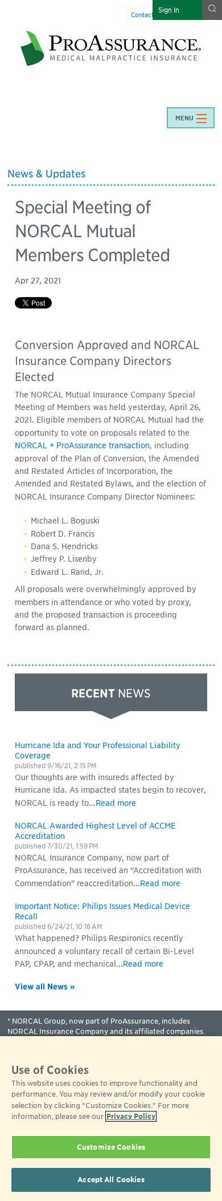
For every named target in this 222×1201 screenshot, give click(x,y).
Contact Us (147, 15)
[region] (111, 1118)
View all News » (45, 986)
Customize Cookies (111, 1147)
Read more (116, 803)
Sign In (168, 10)
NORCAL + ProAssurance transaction (82, 445)
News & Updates (46, 174)
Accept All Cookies (110, 1179)
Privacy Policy (130, 1116)
